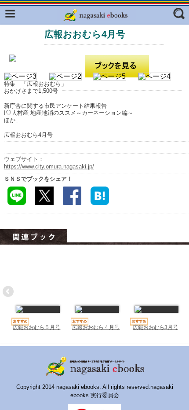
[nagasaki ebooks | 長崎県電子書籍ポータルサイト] (96, 15)
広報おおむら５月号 (36, 327)
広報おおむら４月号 (96, 327)
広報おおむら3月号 (155, 327)
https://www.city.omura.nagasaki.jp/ (49, 166)
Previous (8, 292)
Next (180, 292)
